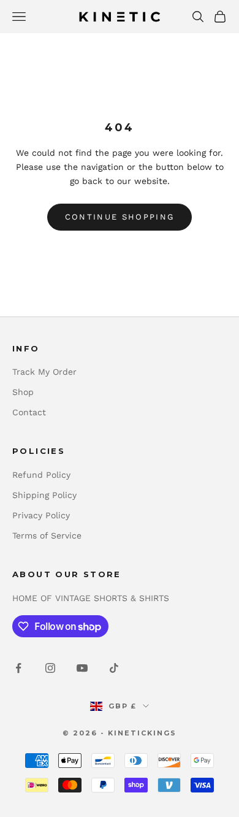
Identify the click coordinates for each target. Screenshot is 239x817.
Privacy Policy (41, 515)
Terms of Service (47, 535)
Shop (23, 392)
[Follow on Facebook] (18, 668)
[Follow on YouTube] (82, 668)
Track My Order (44, 372)
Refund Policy (41, 475)
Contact (29, 412)
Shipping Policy (44, 495)
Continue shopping (120, 216)
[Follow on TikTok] (114, 668)
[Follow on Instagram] (50, 668)
